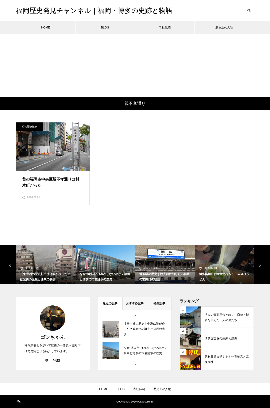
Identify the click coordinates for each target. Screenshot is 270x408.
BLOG (105, 27)
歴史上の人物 (224, 27)
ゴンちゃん (53, 337)
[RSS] (19, 402)
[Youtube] (56, 360)
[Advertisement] (135, 65)
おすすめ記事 (135, 303)
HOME (45, 27)
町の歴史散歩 (29, 126)
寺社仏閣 (165, 27)
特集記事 (159, 303)
